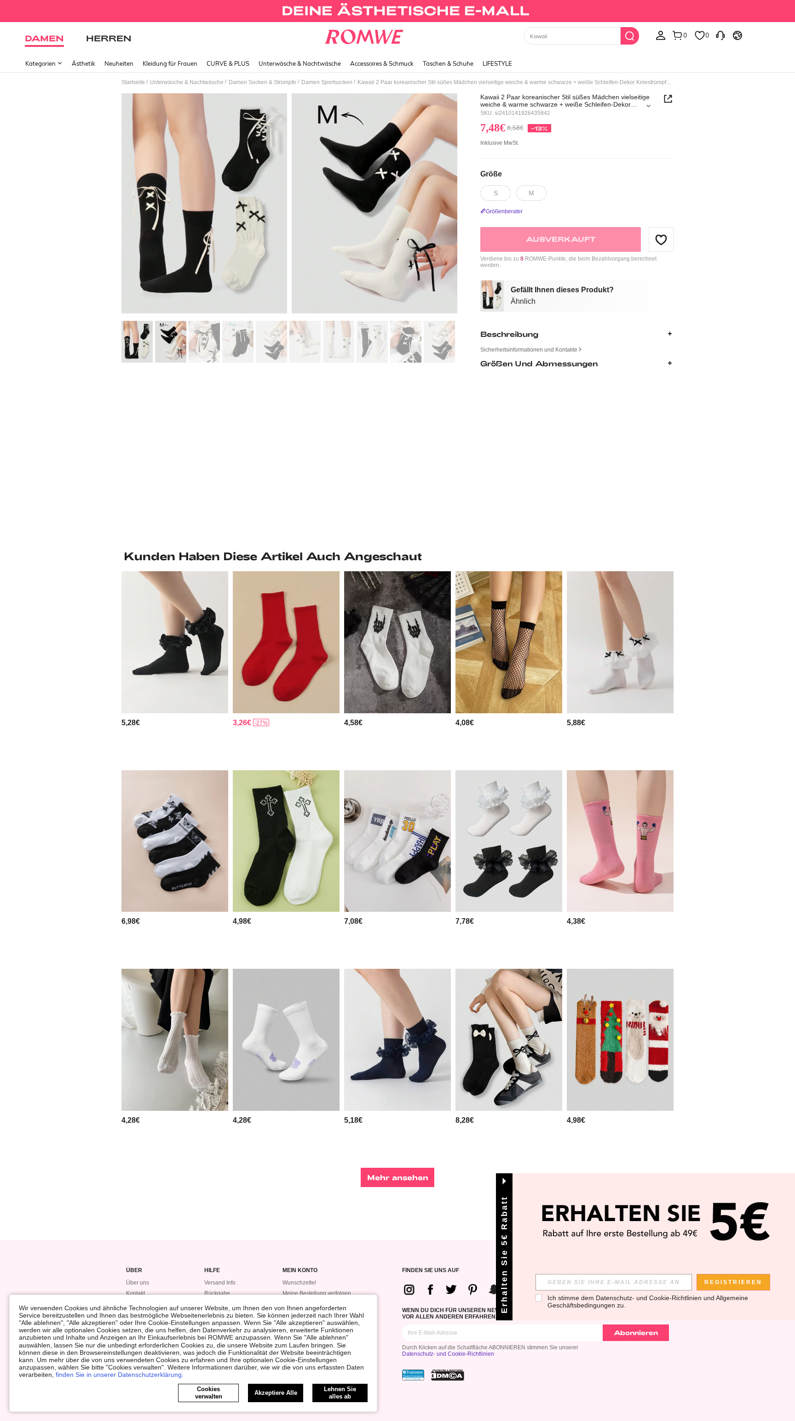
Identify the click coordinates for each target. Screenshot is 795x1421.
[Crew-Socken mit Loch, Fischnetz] (508, 642)
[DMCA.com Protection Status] (447, 1375)
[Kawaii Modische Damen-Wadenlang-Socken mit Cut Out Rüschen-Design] (508, 841)
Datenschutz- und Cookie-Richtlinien (448, 1354)
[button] (661, 239)
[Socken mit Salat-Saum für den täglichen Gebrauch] (174, 1040)
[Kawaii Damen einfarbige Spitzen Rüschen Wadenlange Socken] (620, 642)
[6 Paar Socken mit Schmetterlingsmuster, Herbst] (174, 841)
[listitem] (174, 667)
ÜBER (134, 1270)
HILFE (212, 1270)
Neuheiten (118, 63)
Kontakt (135, 1293)
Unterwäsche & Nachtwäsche (300, 63)
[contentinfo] (130, 723)
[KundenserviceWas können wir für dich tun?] (720, 34)
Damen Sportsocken (326, 82)
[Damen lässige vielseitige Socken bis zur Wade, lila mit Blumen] (286, 1040)
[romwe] (364, 35)
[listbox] (660, 35)
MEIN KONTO (299, 1270)
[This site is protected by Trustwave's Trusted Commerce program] (413, 1375)
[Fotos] (289, 204)
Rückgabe (217, 1293)
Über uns (137, 1282)
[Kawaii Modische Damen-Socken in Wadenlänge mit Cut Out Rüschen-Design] (397, 1040)
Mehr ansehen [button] (397, 1177)
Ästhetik (83, 63)
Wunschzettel (299, 1282)
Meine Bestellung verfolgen (316, 1293)
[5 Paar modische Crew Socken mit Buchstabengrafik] (397, 841)
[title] (397, 556)
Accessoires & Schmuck (382, 63)
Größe (491, 173)
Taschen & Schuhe (448, 63)
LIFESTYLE (497, 63)
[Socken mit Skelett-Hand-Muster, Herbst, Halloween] (397, 642)
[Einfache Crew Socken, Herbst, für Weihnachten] (286, 642)
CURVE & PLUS (228, 63)
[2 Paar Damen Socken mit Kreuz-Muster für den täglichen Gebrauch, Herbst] (286, 841)
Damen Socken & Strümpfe (262, 82)
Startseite (133, 82)
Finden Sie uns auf (430, 1270)
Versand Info (220, 1282)
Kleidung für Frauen (170, 63)
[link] (397, 11)
